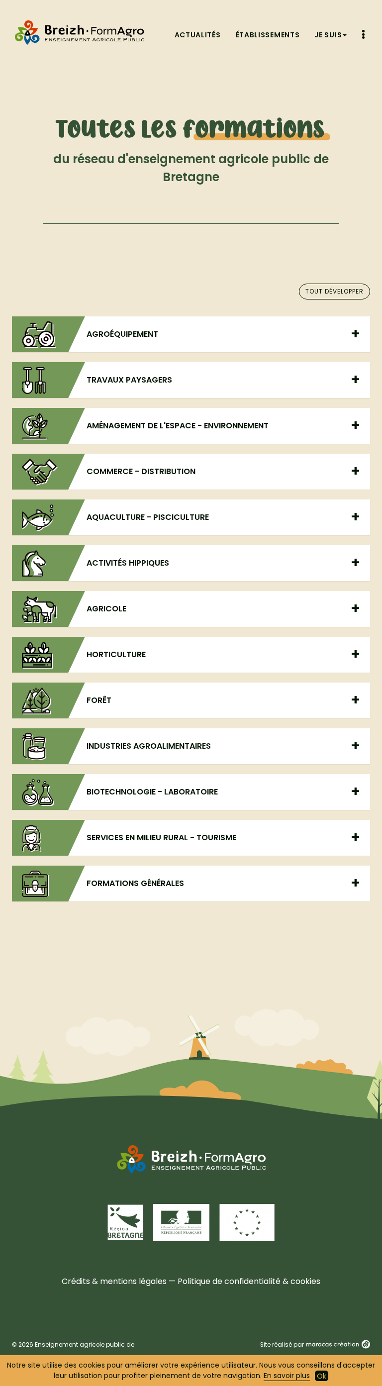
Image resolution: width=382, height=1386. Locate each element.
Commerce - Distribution (141, 471)
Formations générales (135, 883)
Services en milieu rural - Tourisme (161, 837)
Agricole (106, 608)
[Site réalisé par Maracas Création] (337, 1345)
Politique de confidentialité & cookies (249, 1281)
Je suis (328, 35)
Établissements (268, 35)
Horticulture (116, 654)
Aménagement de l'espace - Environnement (178, 425)
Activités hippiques (128, 563)
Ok (321, 1376)
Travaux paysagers (129, 380)
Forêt (99, 700)
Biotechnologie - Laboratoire (152, 791)
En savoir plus (287, 1376)
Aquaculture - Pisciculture (148, 517)
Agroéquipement (122, 334)
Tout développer (334, 291)
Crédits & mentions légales (114, 1281)
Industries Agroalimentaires (149, 746)
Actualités (198, 35)
